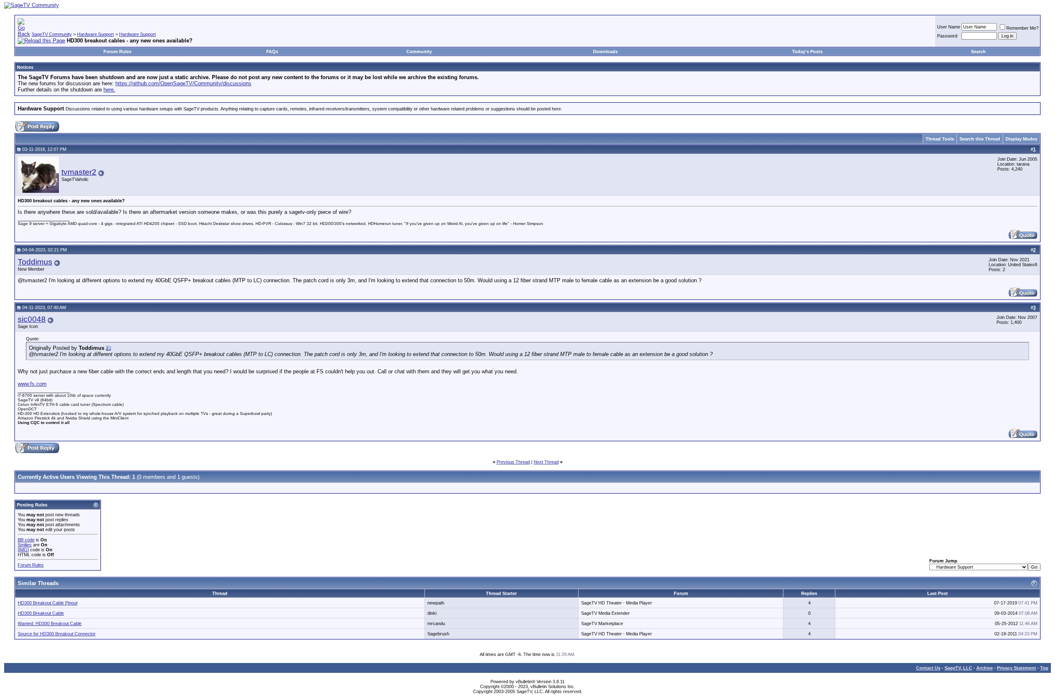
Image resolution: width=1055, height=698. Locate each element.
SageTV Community (52, 34)
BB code (26, 539)
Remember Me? (1022, 28)
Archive (984, 667)
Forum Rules (117, 51)
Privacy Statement (1016, 667)
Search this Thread (979, 138)
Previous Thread (513, 461)
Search (978, 51)
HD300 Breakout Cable (41, 613)
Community (419, 51)
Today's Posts (807, 51)
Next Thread (546, 461)
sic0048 (32, 319)
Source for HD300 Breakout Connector (57, 633)
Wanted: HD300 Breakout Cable (50, 623)
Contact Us (928, 667)
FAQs (272, 51)
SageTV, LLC (958, 667)
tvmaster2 (78, 172)
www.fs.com (32, 384)
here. (109, 90)
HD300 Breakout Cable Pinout (47, 602)
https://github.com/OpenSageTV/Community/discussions (183, 83)
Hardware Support (95, 34)
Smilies (25, 544)
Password (947, 35)
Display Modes (1021, 138)
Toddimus (35, 262)
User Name (948, 26)
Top (1044, 667)
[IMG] (23, 549)
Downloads (605, 51)
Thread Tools (940, 138)
